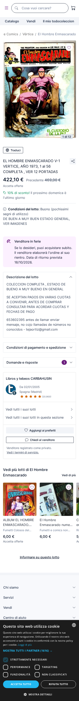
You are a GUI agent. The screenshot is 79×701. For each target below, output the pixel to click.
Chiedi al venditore (42, 440)
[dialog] (39, 660)
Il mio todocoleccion (58, 21)
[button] (39, 277)
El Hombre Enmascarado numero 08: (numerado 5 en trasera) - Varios (56, 522)
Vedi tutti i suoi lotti (21, 409)
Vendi (31, 21)
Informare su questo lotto (39, 557)
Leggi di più (25, 644)
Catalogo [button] (12, 21)
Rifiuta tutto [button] (58, 684)
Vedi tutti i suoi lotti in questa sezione (35, 417)
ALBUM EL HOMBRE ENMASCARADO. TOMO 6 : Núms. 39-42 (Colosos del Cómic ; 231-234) (19, 522)
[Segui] (69, 47)
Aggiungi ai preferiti (42, 430)
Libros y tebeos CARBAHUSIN (29, 378)
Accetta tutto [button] (21, 684)
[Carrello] (73, 8)
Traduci (15, 150)
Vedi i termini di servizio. (23, 452)
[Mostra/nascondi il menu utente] (5, 8)
